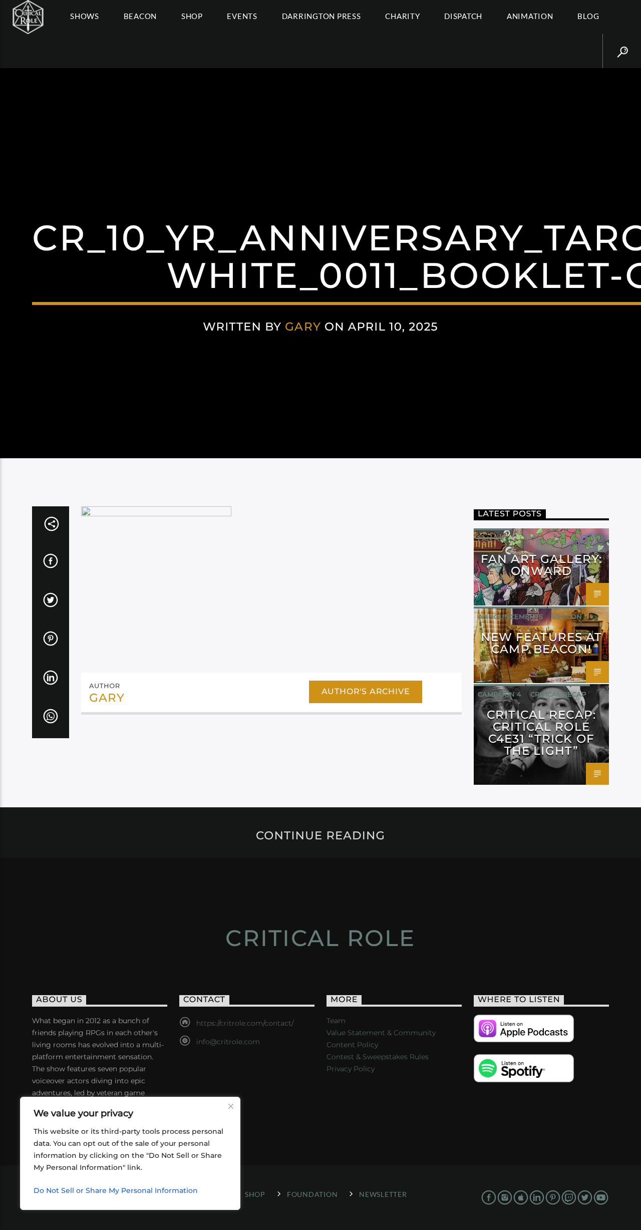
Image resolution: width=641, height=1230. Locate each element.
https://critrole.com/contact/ (244, 1023)
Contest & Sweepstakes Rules (378, 1056)
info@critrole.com (228, 1041)
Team (336, 1020)
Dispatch (463, 16)
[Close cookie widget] (230, 1106)
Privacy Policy (351, 1068)
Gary (303, 327)
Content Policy (352, 1044)
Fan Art (493, 538)
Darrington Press (321, 16)
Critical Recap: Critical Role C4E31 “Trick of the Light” (541, 732)
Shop (192, 16)
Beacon (140, 16)
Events (242, 16)
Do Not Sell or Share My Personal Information (116, 1190)
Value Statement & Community (381, 1032)
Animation (530, 16)
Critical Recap (558, 694)
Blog (588, 16)
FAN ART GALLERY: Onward (541, 565)
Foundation (312, 1194)
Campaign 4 (499, 694)
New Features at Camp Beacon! (541, 643)
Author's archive (366, 691)
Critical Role (320, 938)
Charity (402, 16)
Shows (84, 16)
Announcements (510, 616)
